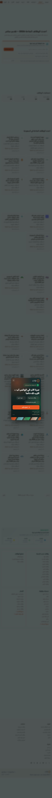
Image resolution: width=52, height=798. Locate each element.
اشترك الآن (25, 407)
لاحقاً (14, 414)
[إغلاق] (13, 380)
